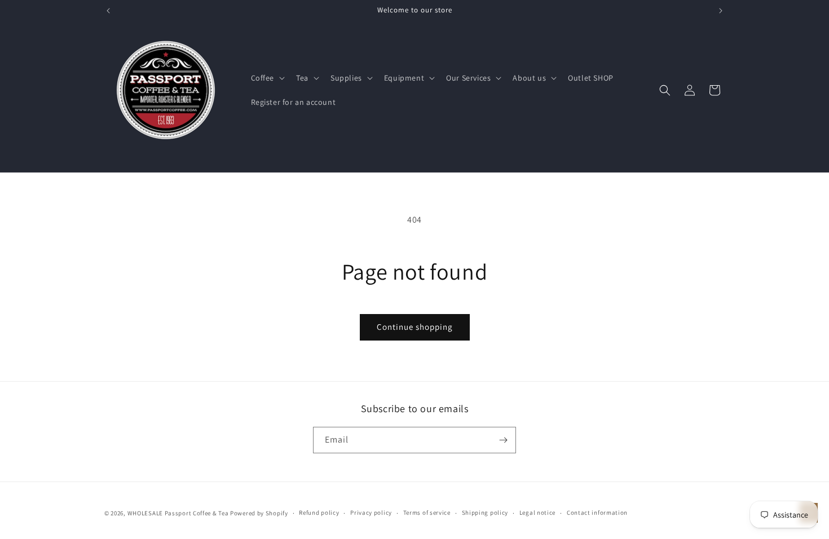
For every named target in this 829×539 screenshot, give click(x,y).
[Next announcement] (720, 10)
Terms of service (427, 512)
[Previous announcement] (108, 10)
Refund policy (319, 512)
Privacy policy (371, 512)
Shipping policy (485, 512)
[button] (267, 78)
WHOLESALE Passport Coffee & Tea (178, 513)
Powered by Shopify (259, 513)
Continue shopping (415, 326)
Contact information (597, 512)
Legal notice (537, 512)
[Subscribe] (503, 440)
